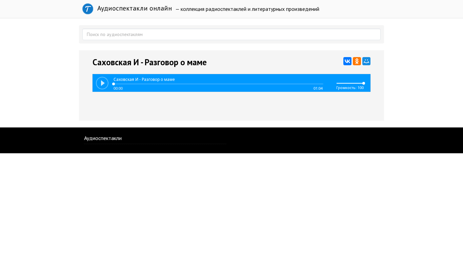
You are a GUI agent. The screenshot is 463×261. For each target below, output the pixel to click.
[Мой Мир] (366, 61)
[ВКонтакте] (347, 61)
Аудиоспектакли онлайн (134, 8)
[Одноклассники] (357, 61)
